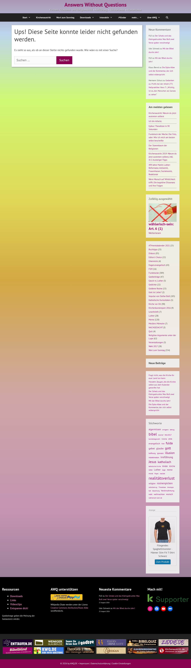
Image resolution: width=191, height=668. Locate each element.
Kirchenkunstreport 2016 (160, 307)
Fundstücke (154, 272)
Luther (152, 315)
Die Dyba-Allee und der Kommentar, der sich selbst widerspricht (162, 71)
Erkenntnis (153, 261)
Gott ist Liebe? (155, 292)
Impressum (84, 663)
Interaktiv (104, 17)
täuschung (156, 491)
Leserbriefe (154, 311)
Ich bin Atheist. (155, 121)
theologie (170, 487)
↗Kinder (122, 17)
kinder (165, 466)
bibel (153, 434)
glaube (160, 448)
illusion (170, 453)
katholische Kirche (155, 466)
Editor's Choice (155, 257)
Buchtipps (153, 249)
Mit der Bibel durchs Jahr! (159, 401)
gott (168, 448)
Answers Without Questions (95, 4)
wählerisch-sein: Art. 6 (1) (161, 226)
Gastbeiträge (154, 276)
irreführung (167, 457)
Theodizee (162, 487)
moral (151, 473)
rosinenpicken (165, 483)
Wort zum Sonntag (65, 17)
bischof (160, 435)
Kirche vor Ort (155, 304)
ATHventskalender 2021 (159, 245)
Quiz (151, 331)
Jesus (152, 462)
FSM (151, 269)
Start (25, 17)
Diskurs (152, 253)
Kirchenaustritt (43, 17)
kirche (172, 466)
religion (152, 483)
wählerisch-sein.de (155, 498)
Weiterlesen (155, 233)
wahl (150, 494)
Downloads (85, 17)
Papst (156, 473)
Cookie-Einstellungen (121, 663)
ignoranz (160, 453)
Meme (151, 319)
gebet (152, 448)
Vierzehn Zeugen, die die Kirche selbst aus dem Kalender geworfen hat (162, 385)
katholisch (164, 462)
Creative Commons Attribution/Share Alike (69, 607)
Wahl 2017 (153, 346)
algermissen (155, 429)
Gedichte (153, 284)
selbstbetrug (153, 487)
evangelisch (154, 443)
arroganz (165, 430)
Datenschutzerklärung (100, 663)
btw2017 (168, 435)
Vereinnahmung (167, 490)
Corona (164, 439)
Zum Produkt (162, 561)
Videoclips (16, 604)
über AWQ (152, 17)
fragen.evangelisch (157, 265)
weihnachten (159, 494)
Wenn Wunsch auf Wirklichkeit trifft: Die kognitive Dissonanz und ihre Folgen (162, 182)
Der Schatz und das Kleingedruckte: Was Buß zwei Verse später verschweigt (161, 39)
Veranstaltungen (156, 342)
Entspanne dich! (19, 608)
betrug (172, 430)
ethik (170, 439)
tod (150, 491)
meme (170, 469)
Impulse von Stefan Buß (159, 296)
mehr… (135, 17)
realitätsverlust (162, 478)
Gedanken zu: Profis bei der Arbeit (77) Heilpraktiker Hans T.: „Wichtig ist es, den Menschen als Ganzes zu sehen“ (162, 87)
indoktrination (154, 457)
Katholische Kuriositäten (159, 300)
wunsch (169, 494)
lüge (164, 470)
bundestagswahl (154, 439)
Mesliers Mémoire (157, 323)
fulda (169, 443)
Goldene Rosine (155, 288)
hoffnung (152, 453)
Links (13, 600)
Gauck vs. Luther (156, 280)
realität (162, 473)
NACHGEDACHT (156, 327)
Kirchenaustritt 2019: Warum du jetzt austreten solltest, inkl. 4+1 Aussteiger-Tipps (163, 156)
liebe (151, 470)
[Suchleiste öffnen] (167, 17)
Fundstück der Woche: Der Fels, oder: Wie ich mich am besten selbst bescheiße (162, 137)
